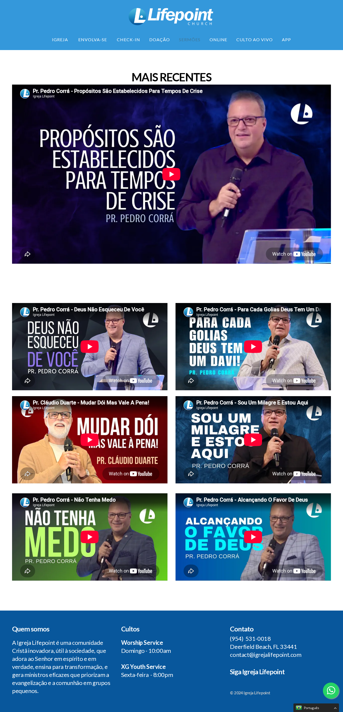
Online (219, 39)
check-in (128, 39)
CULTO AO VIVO (254, 39)
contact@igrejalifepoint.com (265, 654)
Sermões (189, 39)
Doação (159, 39)
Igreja (60, 39)
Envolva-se (93, 39)
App (286, 39)
